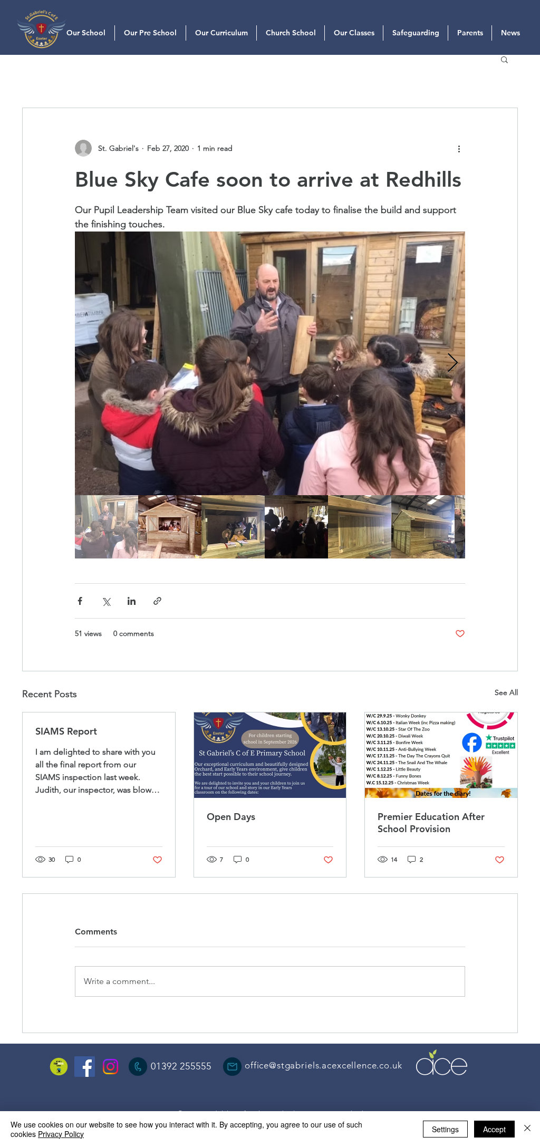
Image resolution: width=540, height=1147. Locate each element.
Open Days (231, 817)
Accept (494, 1129)
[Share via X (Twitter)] (106, 601)
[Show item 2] (169, 526)
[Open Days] (270, 755)
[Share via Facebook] (80, 601)
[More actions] (458, 148)
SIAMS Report (66, 731)
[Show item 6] (423, 526)
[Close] (527, 1129)
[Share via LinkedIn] (132, 601)
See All (506, 692)
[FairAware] (59, 1066)
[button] (504, 59)
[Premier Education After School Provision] (441, 755)
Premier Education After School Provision (431, 823)
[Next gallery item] (453, 363)
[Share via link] (157, 601)
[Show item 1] (106, 526)
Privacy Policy (61, 1134)
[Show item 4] (296, 526)
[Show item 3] (233, 526)
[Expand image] (270, 363)
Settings (445, 1129)
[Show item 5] (359, 526)
